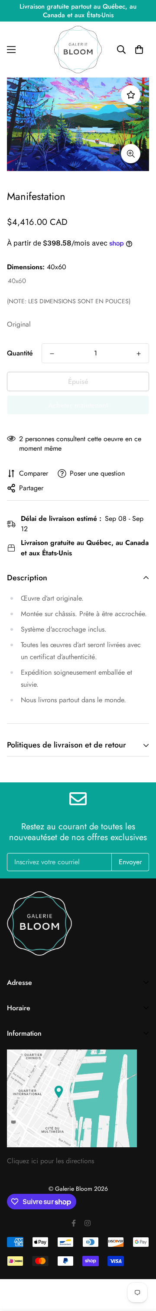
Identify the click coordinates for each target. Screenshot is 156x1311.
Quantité (20, 353)
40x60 (17, 280)
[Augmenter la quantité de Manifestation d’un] (139, 354)
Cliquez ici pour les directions (50, 1161)
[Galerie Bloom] (78, 50)
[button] (139, 49)
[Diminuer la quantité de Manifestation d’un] (52, 354)
